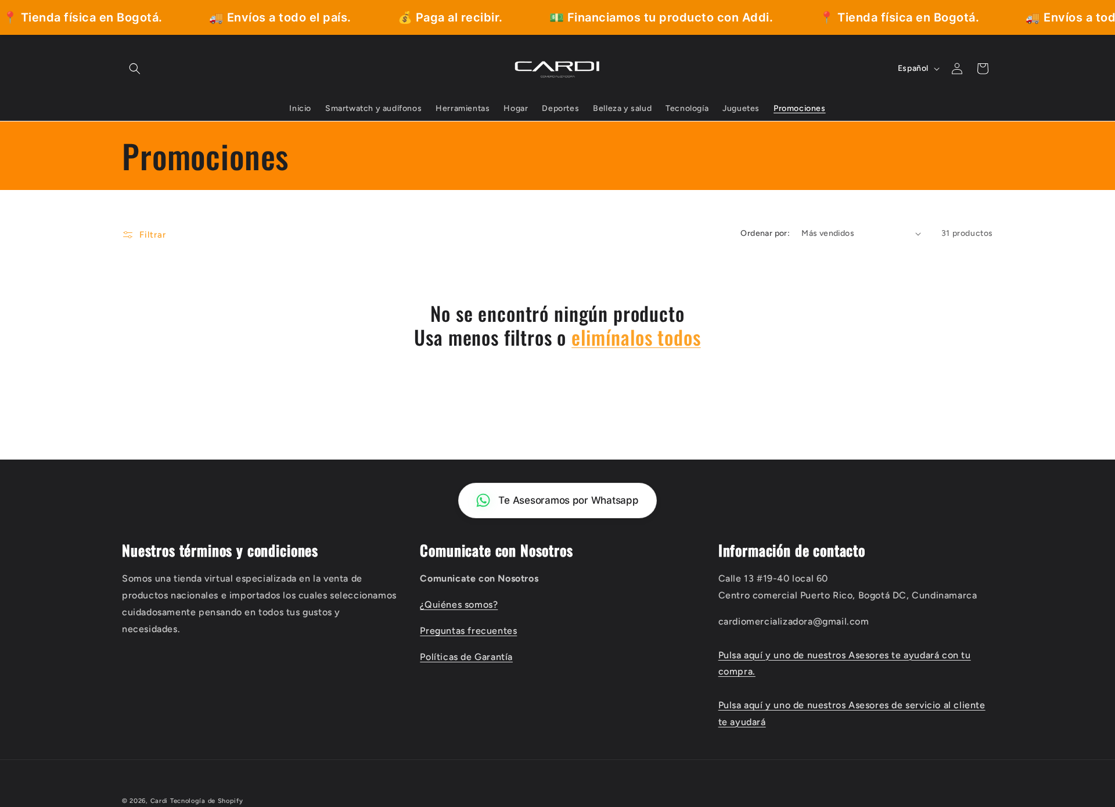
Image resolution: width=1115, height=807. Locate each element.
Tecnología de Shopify (206, 801)
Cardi (159, 801)
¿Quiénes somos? (459, 604)
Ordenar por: (765, 233)
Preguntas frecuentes (468, 630)
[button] (135, 68)
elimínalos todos (635, 337)
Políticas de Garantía (466, 656)
